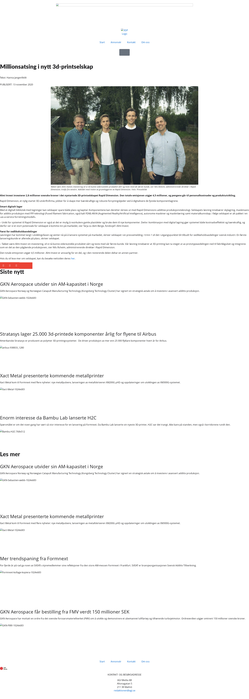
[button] (3, 265)
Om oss (145, 42)
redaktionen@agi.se (124, 690)
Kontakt (131, 42)
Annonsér (116, 42)
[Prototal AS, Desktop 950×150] (124, 5)
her (73, 258)
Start (102, 42)
